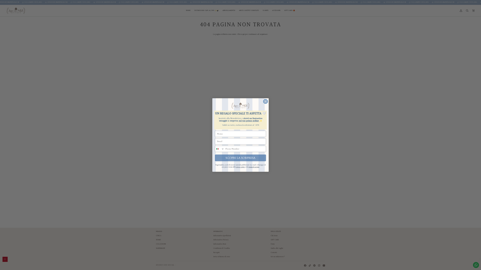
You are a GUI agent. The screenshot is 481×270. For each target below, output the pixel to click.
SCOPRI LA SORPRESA (240, 158)
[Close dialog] (265, 101)
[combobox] (219, 149)
